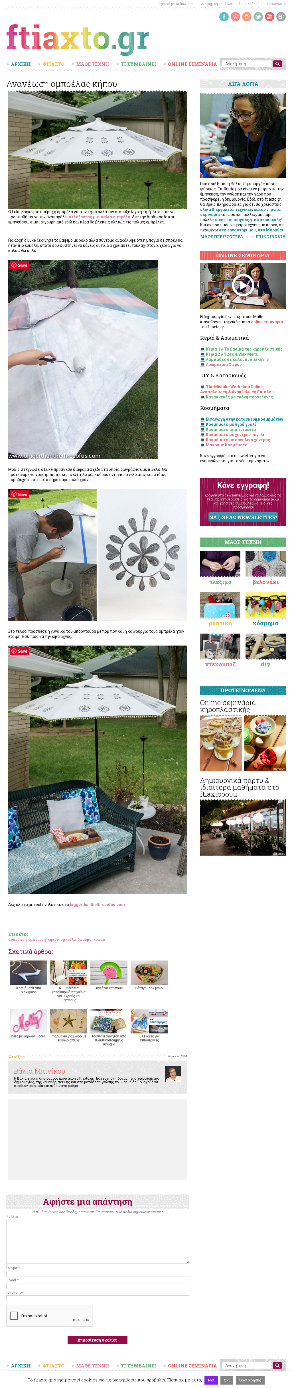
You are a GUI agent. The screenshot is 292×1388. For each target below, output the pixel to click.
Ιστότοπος (15, 1292)
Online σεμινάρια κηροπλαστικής (228, 706)
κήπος (53, 939)
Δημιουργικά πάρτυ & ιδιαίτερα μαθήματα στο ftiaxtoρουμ (239, 787)
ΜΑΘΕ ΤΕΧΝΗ (92, 64)
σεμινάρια (210, 214)
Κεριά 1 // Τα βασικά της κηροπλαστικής (244, 349)
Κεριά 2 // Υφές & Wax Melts (232, 354)
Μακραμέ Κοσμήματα (227, 445)
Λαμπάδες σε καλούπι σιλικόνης (237, 359)
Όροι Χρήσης (249, 4)
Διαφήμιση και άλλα (216, 4)
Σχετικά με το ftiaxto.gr (176, 4)
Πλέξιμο (220, 581)
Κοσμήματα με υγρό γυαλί (231, 424)
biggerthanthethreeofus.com (97, 904)
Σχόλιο (12, 1216)
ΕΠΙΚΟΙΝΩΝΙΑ (271, 237)
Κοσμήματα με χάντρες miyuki (235, 434)
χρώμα (99, 939)
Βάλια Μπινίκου (39, 1071)
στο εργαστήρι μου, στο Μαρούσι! (252, 230)
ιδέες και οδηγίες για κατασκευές (248, 219)
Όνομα (13, 1267)
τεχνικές (243, 209)
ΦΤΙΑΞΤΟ (53, 64)
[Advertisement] (98, 1139)
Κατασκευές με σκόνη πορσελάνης (239, 397)
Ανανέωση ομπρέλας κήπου (61, 83)
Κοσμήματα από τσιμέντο (231, 429)
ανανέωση (17, 939)
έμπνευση (37, 939)
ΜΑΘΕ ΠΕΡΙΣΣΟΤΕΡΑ (221, 236)
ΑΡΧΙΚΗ (21, 64)
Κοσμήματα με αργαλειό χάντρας (238, 439)
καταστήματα (267, 209)
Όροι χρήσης (250, 1380)
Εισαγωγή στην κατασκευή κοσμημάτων (244, 419)
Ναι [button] (211, 1380)
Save (22, 265)
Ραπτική (220, 623)
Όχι (227, 1380)
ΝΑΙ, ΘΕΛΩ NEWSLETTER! (243, 517)
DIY (266, 664)
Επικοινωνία (276, 4)
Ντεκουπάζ (220, 664)
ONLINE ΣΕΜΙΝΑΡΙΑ (192, 64)
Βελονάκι (266, 581)
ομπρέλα (68, 939)
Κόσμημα (265, 623)
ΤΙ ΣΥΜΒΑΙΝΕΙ (138, 64)
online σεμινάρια (267, 321)
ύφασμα (85, 939)
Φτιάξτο (16, 1056)
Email (12, 1280)
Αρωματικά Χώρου (224, 364)
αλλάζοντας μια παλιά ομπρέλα (99, 217)
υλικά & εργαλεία (217, 209)
